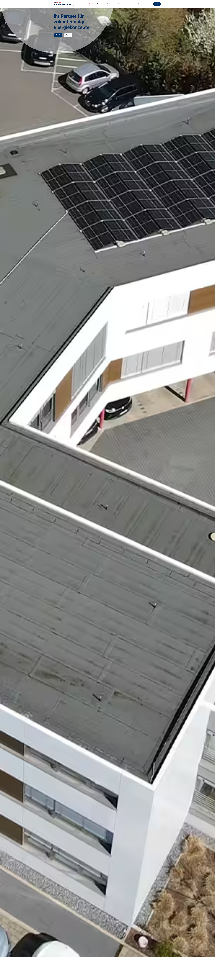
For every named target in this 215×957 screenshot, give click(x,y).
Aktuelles (148, 4)
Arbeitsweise (129, 4)
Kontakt (157, 4)
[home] (64, 4)
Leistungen (110, 4)
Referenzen (119, 4)
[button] (101, 4)
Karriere (68, 35)
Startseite (92, 4)
